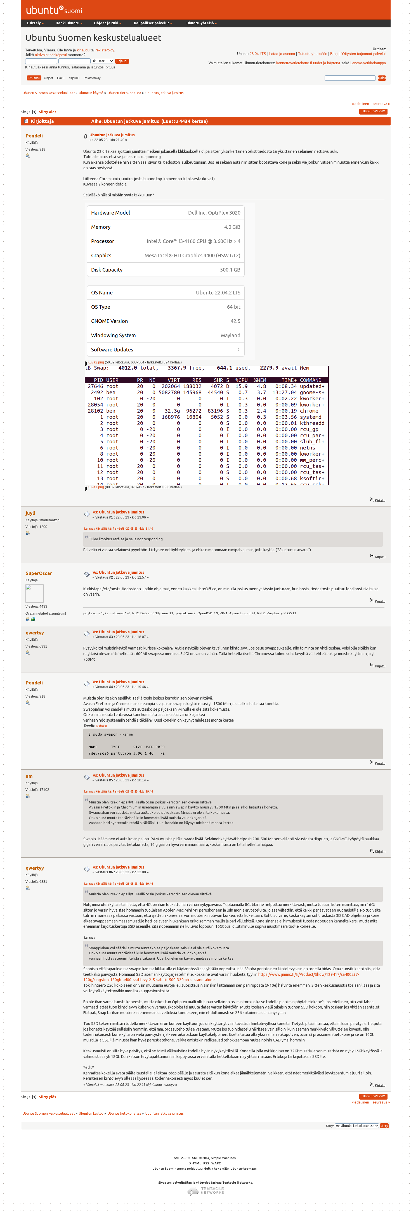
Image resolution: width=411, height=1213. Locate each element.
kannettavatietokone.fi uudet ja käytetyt (308, 63)
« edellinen (360, 104)
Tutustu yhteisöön (312, 54)
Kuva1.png (95, 487)
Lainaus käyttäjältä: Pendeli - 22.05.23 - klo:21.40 (118, 528)
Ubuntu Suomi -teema (169, 1168)
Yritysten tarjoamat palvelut (363, 54)
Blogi (334, 54)
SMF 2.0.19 (182, 1158)
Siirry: (330, 1126)
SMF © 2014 (200, 1158)
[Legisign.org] (33, 620)
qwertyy (35, 632)
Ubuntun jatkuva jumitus (112, 135)
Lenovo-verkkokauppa (368, 63)
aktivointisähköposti (51, 55)
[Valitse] (101, 725)
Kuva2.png (95, 362)
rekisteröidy (105, 50)
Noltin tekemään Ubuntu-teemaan (230, 1168)
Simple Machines (223, 1158)
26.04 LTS (258, 54)
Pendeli (34, 135)
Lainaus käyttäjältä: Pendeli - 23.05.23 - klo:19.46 (118, 791)
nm (29, 776)
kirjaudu (83, 50)
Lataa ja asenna (282, 54)
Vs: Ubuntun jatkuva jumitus (118, 512)
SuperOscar (39, 573)
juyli (30, 513)
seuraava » (381, 104)
